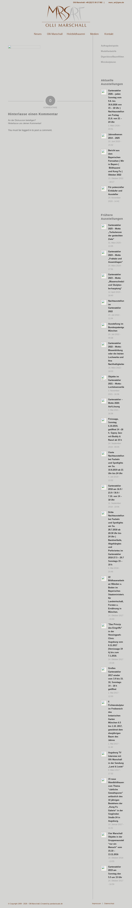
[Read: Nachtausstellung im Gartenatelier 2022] (104, 302)
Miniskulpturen (108, 62)
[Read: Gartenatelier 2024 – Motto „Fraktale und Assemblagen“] (104, 253)
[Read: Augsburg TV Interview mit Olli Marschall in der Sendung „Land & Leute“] (104, 754)
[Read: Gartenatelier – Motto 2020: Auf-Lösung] (104, 401)
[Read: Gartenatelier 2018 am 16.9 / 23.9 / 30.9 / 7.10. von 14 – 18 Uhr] (104, 487)
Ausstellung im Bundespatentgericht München (118, 327)
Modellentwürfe (108, 51)
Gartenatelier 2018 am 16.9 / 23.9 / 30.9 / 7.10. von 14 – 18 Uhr (115, 493)
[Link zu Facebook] (9, 2)
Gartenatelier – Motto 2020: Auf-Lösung (115, 403)
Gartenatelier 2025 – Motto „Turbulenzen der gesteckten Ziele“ (115, 232)
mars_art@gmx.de (116, 2)
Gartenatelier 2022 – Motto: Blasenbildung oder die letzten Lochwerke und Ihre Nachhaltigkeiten (116, 353)
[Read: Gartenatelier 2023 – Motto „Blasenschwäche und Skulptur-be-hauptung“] (104, 276)
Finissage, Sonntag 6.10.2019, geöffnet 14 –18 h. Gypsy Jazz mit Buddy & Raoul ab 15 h (115, 429)
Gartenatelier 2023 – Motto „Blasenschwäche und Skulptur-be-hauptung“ (117, 281)
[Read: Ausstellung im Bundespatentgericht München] (104, 325)
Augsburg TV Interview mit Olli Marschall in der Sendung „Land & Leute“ (116, 759)
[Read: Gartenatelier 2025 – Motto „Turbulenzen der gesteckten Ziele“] (104, 227)
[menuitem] (23, 34)
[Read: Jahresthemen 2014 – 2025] (104, 136)
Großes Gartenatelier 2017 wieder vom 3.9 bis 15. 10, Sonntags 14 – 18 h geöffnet (115, 678)
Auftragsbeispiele (109, 46)
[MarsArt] (66, 16)
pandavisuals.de (56, 904)
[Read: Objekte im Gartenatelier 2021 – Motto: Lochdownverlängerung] (104, 378)
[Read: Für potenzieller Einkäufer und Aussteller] (104, 189)
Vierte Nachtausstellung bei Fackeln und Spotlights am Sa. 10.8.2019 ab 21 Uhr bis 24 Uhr (116, 463)
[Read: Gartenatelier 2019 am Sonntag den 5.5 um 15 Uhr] (104, 868)
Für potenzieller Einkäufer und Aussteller (116, 190)
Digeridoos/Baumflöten (112, 56)
